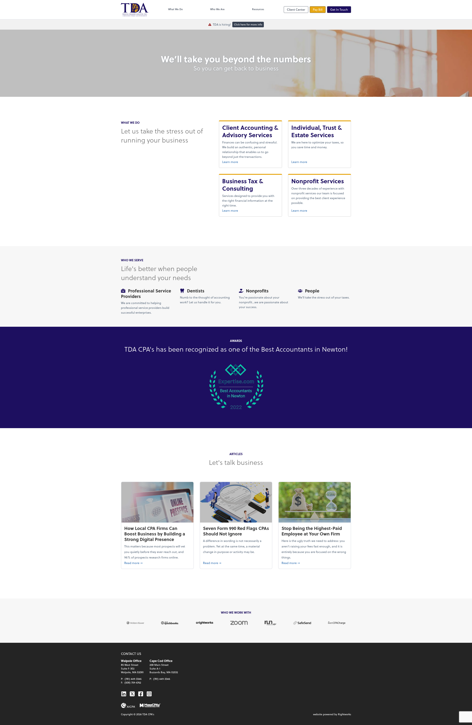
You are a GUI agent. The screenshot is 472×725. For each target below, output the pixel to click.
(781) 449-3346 (133, 679)
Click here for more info (248, 24)
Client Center (296, 9)
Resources (258, 9)
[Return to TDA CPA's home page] (134, 9)
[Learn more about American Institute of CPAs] (128, 705)
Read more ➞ (157, 563)
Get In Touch (339, 9)
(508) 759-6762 (132, 682)
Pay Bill (317, 9)
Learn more (250, 161)
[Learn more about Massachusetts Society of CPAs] (150, 705)
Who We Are (217, 9)
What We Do (175, 9)
